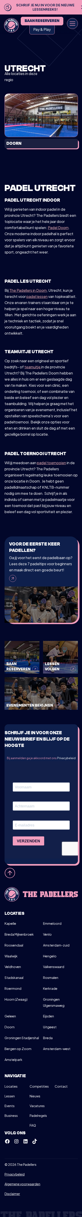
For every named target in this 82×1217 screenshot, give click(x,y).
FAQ (33, 1125)
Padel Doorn (58, 227)
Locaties (11, 1086)
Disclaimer (12, 1194)
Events (10, 1106)
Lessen (10, 1096)
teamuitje (32, 367)
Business (11, 1115)
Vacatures (37, 1106)
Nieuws (35, 1096)
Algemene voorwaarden (22, 1184)
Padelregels (38, 1115)
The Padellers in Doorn (28, 290)
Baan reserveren (42, 21)
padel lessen (37, 296)
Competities (39, 1086)
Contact (61, 1086)
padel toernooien (51, 462)
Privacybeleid (66, 758)
